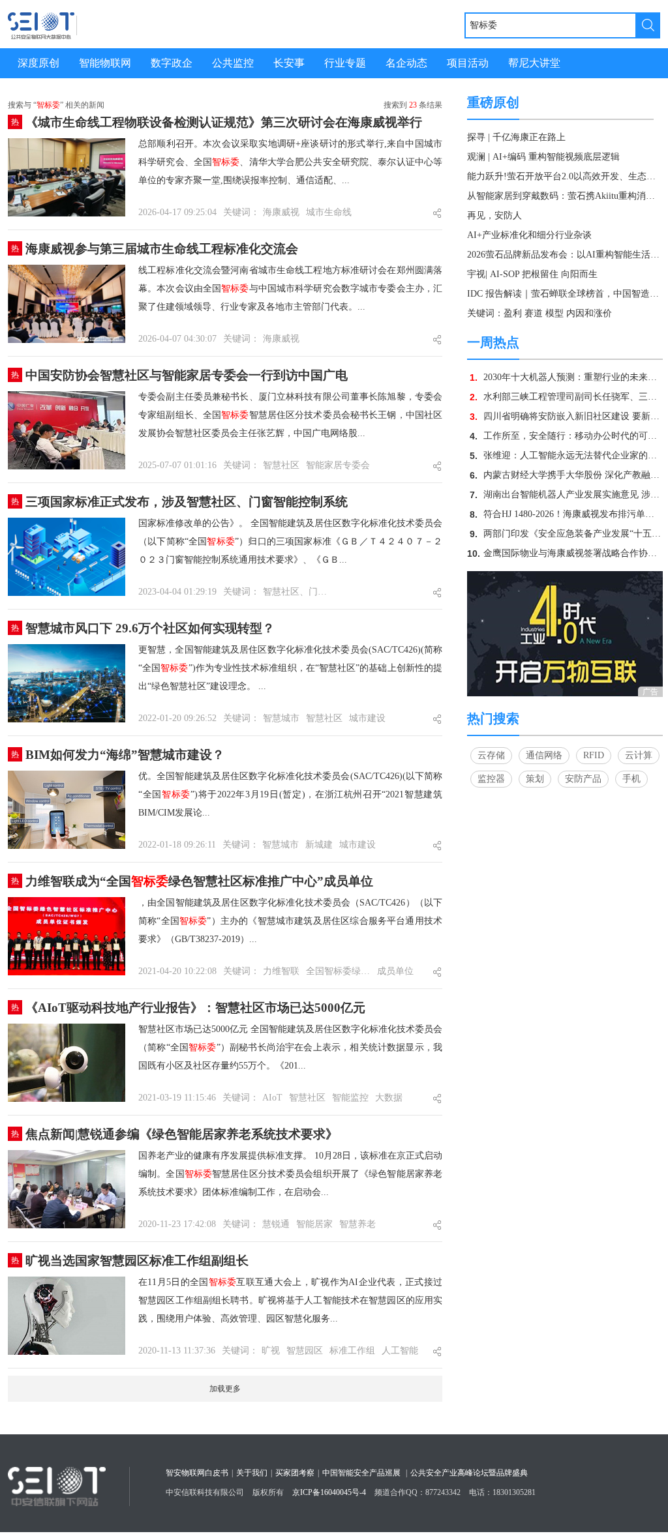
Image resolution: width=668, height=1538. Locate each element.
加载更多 (225, 1388)
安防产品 (583, 779)
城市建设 (367, 718)
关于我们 (251, 1472)
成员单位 (395, 971)
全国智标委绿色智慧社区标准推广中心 (338, 971)
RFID (593, 755)
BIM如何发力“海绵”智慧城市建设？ (124, 755)
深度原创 (38, 62)
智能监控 (350, 1097)
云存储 (491, 755)
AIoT (272, 1097)
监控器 (491, 779)
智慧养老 (357, 1224)
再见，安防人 (494, 215)
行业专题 (345, 62)
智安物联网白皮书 (197, 1472)
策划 (535, 779)
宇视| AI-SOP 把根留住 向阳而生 (532, 274)
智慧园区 (304, 1350)
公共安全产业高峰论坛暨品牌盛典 (469, 1472)
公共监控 (233, 62)
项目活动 (468, 62)
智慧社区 (281, 465)
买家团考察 (294, 1472)
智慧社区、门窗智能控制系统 (295, 592)
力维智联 (281, 971)
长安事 (289, 62)
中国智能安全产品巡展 (361, 1472)
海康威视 (281, 212)
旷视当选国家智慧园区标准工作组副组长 (137, 1260)
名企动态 (406, 62)
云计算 (638, 755)
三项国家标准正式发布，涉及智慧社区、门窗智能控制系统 (186, 502)
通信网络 (544, 755)
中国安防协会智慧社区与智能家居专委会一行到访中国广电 (186, 375)
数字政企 (171, 62)
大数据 (388, 1097)
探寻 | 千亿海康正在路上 (516, 137)
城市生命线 (329, 212)
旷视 (271, 1350)
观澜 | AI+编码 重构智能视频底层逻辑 (543, 157)
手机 (631, 779)
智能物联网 (105, 62)
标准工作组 (352, 1350)
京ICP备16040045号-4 (329, 1492)
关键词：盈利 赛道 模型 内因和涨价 (539, 313)
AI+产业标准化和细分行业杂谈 (529, 235)
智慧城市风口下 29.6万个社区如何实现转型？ (150, 628)
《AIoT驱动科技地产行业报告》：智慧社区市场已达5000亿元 (195, 1007)
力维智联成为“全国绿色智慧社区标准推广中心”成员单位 (199, 881)
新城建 (319, 845)
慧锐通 (276, 1224)
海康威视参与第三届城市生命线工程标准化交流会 (161, 249)
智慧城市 (281, 718)
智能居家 (314, 1224)
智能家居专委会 (338, 465)
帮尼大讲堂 (534, 62)
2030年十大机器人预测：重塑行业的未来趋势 (574, 377)
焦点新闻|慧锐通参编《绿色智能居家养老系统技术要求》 (181, 1134)
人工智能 (400, 1350)
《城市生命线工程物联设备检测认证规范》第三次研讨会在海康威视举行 (223, 122)
